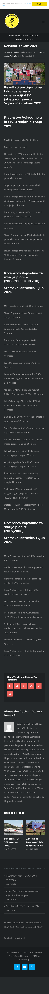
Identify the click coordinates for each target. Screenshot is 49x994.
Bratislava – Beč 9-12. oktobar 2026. (12, 842)
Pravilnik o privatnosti (14, 938)
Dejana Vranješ (13, 52)
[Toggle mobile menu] (43, 22)
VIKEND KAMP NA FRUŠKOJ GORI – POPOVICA (22, 877)
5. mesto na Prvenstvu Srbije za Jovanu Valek (34, 842)
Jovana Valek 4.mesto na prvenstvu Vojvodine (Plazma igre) (22, 893)
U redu (39, 4)
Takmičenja (14, 56)
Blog (40, 52)
